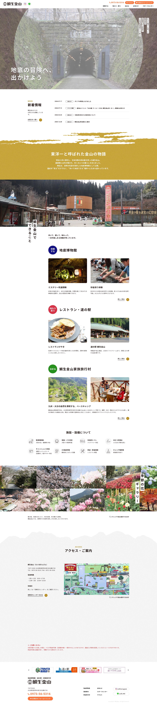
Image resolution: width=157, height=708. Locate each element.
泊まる (127, 6)
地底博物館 (86, 688)
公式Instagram (122, 689)
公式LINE (122, 694)
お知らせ (136, 6)
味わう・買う (117, 6)
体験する (105, 6)
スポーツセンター (148, 6)
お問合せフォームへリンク (145, 2)
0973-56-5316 (117, 3)
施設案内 (86, 691)
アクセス (130, 2)
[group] (42, 670)
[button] (29, 670)
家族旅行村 (86, 695)
